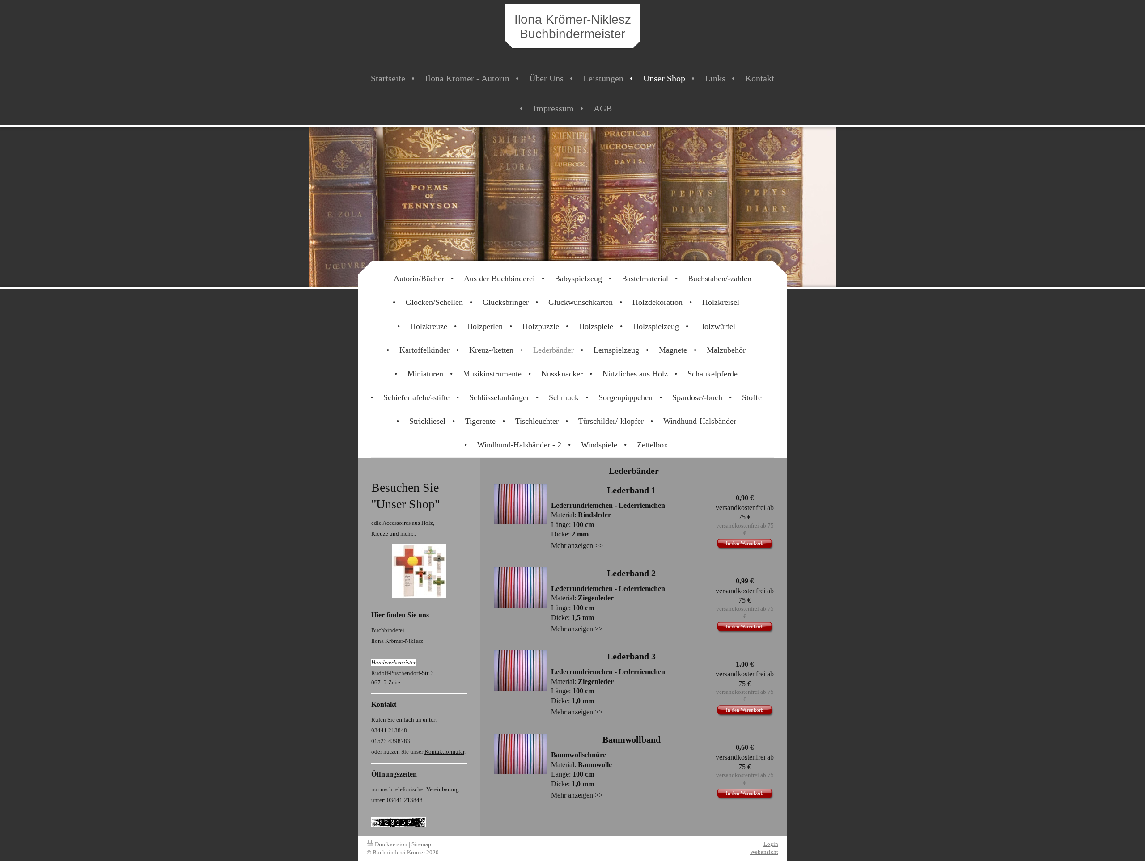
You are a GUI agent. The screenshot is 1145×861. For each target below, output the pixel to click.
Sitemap (421, 844)
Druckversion (391, 844)
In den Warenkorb (744, 543)
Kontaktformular (444, 751)
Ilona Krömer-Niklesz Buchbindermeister (572, 27)
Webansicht (764, 851)
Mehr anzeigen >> (577, 545)
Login (770, 843)
